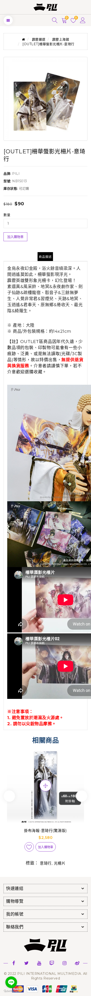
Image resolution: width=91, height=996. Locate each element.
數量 (7, 215)
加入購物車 (15, 237)
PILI (16, 174)
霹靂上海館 (60, 39)
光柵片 (60, 863)
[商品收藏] (29, 846)
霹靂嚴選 (39, 39)
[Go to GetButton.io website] (11, 991)
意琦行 (46, 863)
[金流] (45, 988)
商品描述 (45, 256)
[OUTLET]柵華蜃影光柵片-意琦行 (48, 44)
